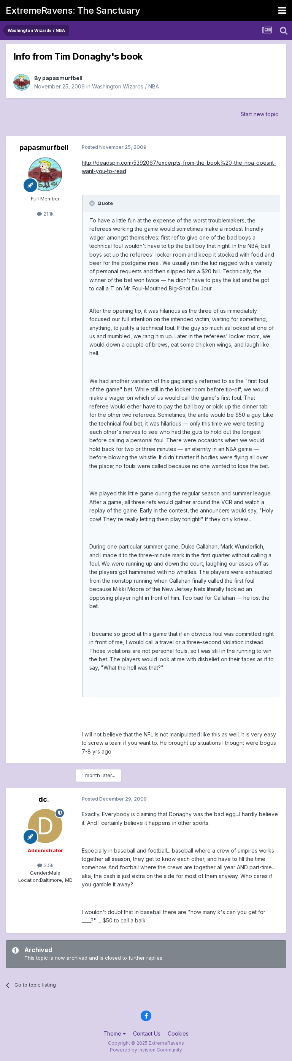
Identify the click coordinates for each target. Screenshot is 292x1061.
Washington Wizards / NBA (125, 86)
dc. (43, 799)
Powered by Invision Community (146, 1050)
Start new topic (259, 114)
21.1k (48, 214)
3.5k (48, 865)
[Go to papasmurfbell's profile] (21, 82)
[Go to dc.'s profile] (45, 826)
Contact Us (146, 1033)
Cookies (178, 1033)
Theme (113, 1033)
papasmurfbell (62, 78)
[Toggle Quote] (92, 203)
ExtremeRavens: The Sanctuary (73, 10)
